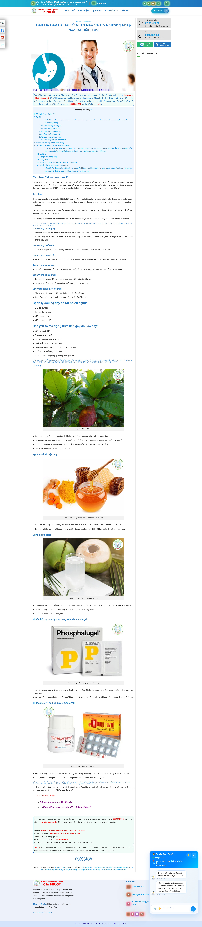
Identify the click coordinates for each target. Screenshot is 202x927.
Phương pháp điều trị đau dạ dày (89, 870)
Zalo (67, 833)
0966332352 (118, 819)
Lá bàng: (41, 154)
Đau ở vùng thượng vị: (50, 126)
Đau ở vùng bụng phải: (50, 137)
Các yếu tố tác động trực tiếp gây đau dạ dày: (52, 145)
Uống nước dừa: (45, 160)
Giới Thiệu (83, 11)
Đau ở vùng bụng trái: (49, 134)
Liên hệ (125, 11)
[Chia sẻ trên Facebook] (77, 859)
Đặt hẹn (158, 11)
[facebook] (144, 3)
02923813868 (62, 839)
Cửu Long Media (120, 924)
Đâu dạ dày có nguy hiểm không (66, 870)
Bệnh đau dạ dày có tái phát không (93, 867)
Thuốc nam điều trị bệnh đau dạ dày (113, 870)
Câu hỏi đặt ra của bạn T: (44, 114)
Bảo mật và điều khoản (42, 912)
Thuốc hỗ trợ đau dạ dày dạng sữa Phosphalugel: (57, 162)
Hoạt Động (110, 11)
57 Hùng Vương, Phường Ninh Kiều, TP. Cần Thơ (62, 830)
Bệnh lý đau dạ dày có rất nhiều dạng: (49, 143)
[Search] (166, 3)
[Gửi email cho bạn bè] (86, 859)
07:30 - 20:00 (152, 23)
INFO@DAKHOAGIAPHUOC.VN (146, 895)
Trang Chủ (69, 11)
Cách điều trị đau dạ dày (113, 867)
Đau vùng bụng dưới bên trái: (52, 140)
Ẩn (91, 110)
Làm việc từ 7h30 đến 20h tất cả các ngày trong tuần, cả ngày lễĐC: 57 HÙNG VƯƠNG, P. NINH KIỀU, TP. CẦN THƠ (61, 3)
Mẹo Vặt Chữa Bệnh (83, 21)
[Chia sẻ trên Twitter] (81, 859)
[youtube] (153, 3)
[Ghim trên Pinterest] (90, 859)
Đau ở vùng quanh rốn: (50, 131)
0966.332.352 (104, 3)
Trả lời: (37, 117)
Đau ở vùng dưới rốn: (49, 128)
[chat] (158, 3)
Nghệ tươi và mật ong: (47, 157)
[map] (149, 3)
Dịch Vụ (96, 11)
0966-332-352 (75, 104)
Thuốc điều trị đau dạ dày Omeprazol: (53, 165)
